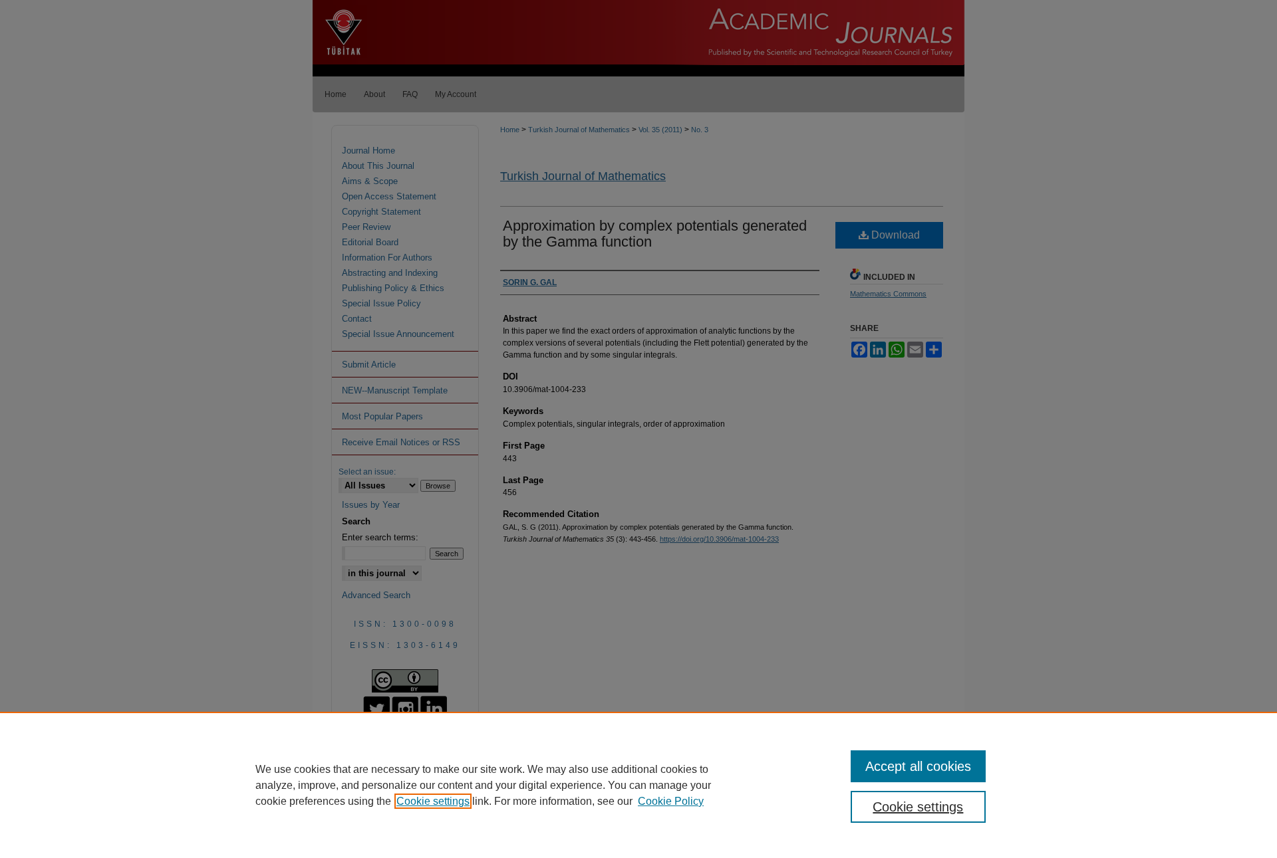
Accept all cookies (918, 766)
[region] (638, 785)
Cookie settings (433, 801)
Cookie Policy (671, 801)
